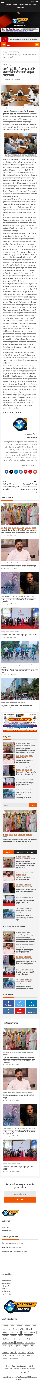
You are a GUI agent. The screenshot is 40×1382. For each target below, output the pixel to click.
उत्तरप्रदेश (19, 1326)
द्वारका (20, 1339)
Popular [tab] (20, 852)
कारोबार (34, 1326)
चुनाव (18, 1332)
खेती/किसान (23, 1329)
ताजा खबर (9, 527)
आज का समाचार (6, 1281)
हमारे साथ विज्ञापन (7, 1230)
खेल (2, 527)
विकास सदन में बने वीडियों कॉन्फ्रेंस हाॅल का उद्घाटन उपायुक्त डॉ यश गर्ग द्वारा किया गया (29, 486)
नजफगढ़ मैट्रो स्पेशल (20, 527)
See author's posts (27, 465)
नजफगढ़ (5, 1326)
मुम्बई (18, 1349)
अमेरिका (2, 596)
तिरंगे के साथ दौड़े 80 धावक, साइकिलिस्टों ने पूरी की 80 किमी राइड (24, 788)
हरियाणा (32, 665)
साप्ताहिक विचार (6, 1283)
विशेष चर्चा (5, 1289)
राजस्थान (5, 1352)
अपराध (12, 1326)
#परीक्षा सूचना (20, 7)
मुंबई (33, 596)
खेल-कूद (5, 527)
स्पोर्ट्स (28, 665)
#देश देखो (21, 4)
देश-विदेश (7, 562)
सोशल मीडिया (20, 1355)
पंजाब (4, 1345)
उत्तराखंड (27, 1326)
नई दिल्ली (14, 527)
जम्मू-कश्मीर (33, 1332)
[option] (20, 748)
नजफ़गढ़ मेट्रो (8, 79)
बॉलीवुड (5, 1349)
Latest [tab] (8, 852)
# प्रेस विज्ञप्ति (8, 4)
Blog (13, 1366)
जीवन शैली (5, 1336)
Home (8, 1366)
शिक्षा (4, 1355)
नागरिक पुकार (6, 1291)
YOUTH (3, 665)
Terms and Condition (12, 1369)
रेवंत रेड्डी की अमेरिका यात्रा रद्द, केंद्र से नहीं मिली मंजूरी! (18, 566)
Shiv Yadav (14, 535)
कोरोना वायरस (6, 1329)
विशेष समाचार (22, 1352)
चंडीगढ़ (12, 1332)
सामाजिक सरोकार (7, 1294)
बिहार (32, 1345)
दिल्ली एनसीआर (5, 64)
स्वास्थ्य (35, 4)
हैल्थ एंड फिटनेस (4, 667)
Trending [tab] (32, 852)
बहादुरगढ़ (24, 665)
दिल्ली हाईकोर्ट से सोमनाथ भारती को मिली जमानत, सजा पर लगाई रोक (11, 485)
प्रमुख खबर (11, 64)
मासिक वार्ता (5, 1286)
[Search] (33, 44)
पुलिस (25, 596)
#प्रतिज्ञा (15, 4)
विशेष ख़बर (30, 1352)
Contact (30, 1366)
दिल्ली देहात (6, 1339)
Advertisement (21, 1366)
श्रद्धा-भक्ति (11, 1355)
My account (31, 1369)
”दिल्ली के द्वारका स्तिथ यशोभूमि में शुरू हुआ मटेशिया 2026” (19, 634)
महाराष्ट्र (12, 1349)
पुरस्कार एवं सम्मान (28, 527)
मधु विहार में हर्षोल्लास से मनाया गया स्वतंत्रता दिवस (16, 705)
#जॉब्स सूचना (28, 4)
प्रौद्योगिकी (16, 631)
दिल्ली (20, 1336)
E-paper (23, 1369)
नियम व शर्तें (5, 1228)
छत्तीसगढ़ (25, 1332)
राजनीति (25, 1349)
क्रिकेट (15, 1329)
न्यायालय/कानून (23, 562)
